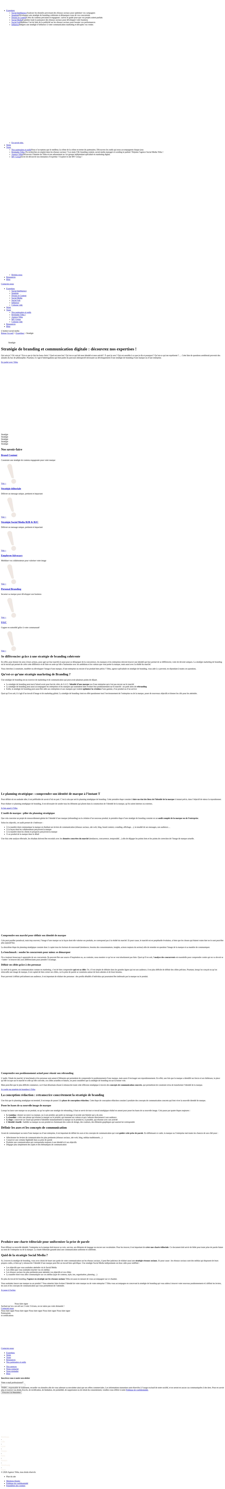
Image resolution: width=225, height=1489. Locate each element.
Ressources (10, 277)
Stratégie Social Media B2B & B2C (19, 522)
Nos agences (11, 1366)
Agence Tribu (17, 154)
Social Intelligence (19, 13)
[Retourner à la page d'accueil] (12, 6)
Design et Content (18, 17)
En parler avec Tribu (9, 362)
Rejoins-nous (16, 275)
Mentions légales (13, 1481)
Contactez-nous (7, 284)
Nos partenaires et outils (21, 150)
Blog (8, 279)
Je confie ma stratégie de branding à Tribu (18, 1089)
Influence (15, 24)
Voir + (3, 484)
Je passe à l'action (8, 1290)
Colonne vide (17, 305)
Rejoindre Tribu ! (18, 152)
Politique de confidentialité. (137, 1390)
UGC (4, 622)
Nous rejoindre (12, 1371)
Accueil (10, 333)
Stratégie (15, 15)
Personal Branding (11, 589)
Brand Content (9, 455)
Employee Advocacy (12, 555)
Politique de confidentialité (17, 1483)
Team (8, 147)
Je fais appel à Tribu (9, 808)
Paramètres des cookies (15, 1486)
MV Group (16, 157)
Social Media (16, 20)
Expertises (10, 10)
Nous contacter (12, 1369)
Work (8, 145)
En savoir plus (17, 143)
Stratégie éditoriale (11, 488)
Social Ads (15, 22)
